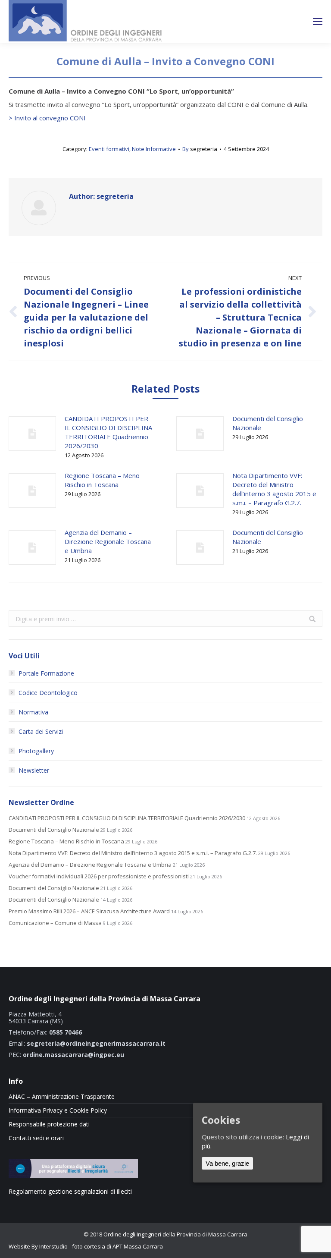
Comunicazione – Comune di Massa (55, 923)
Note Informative (154, 149)
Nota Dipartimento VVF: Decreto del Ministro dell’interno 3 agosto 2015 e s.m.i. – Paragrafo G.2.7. (274, 489)
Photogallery (36, 751)
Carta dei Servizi (41, 731)
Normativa (33, 712)
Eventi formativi (109, 149)
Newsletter (34, 770)
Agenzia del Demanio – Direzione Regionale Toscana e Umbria (108, 541)
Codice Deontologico (48, 693)
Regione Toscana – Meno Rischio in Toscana (102, 480)
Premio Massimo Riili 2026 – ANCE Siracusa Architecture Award (89, 911)
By (199, 149)
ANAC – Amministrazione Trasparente (62, 1096)
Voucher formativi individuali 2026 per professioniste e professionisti (99, 876)
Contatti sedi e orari (36, 1138)
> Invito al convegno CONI (47, 117)
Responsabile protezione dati (49, 1124)
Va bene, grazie (227, 1163)
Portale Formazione (46, 673)
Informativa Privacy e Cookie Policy (58, 1110)
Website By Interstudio (38, 1246)
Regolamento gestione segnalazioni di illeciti (70, 1191)
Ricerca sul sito (284, 21)
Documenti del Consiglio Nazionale (267, 423)
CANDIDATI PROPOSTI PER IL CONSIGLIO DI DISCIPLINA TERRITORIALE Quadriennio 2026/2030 (108, 432)
